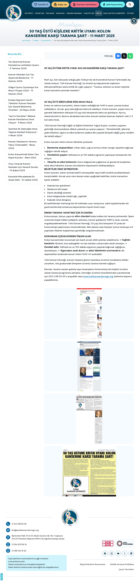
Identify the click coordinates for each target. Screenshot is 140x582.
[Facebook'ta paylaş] (118, 56)
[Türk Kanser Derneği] (13, 12)
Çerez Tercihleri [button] (126, 569)
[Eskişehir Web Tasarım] (2, 576)
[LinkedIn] (131, 553)
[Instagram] (111, 553)
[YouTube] (118, 553)
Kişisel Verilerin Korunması (92, 564)
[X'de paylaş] (124, 56)
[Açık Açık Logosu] (107, 543)
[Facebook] (105, 553)
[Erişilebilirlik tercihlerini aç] (134, 21)
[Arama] (130, 4)
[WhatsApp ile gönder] (130, 56)
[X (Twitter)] (124, 553)
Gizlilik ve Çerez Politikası (122, 564)
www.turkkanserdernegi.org (98, 276)
